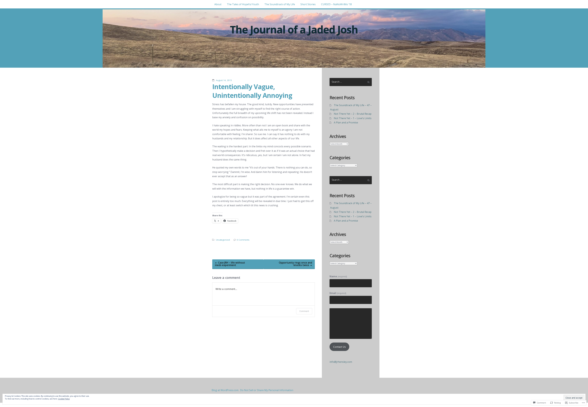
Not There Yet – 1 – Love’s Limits (352, 118)
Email (338, 293)
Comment (304, 311)
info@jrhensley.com (341, 362)
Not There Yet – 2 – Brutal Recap (352, 113)
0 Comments (243, 239)
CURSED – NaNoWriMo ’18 (336, 4)
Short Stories (308, 4)
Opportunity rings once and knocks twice (295, 264)
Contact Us (339, 347)
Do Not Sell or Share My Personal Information (266, 390)
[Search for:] (351, 82)
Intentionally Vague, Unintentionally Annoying (252, 91)
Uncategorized (223, 239)
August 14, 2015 (224, 80)
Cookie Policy (64, 399)
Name (338, 276)
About (217, 4)
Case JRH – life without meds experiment (230, 264)
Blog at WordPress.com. (225, 390)
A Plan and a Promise (346, 122)
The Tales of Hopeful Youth (243, 4)
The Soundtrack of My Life (279, 4)
